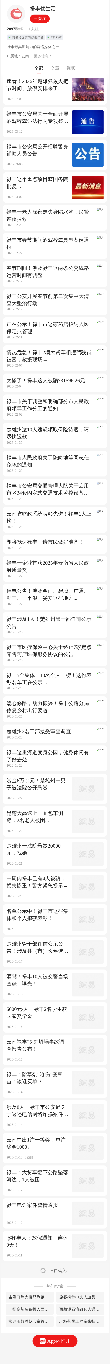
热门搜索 (55, 1286)
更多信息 (41, 56)
